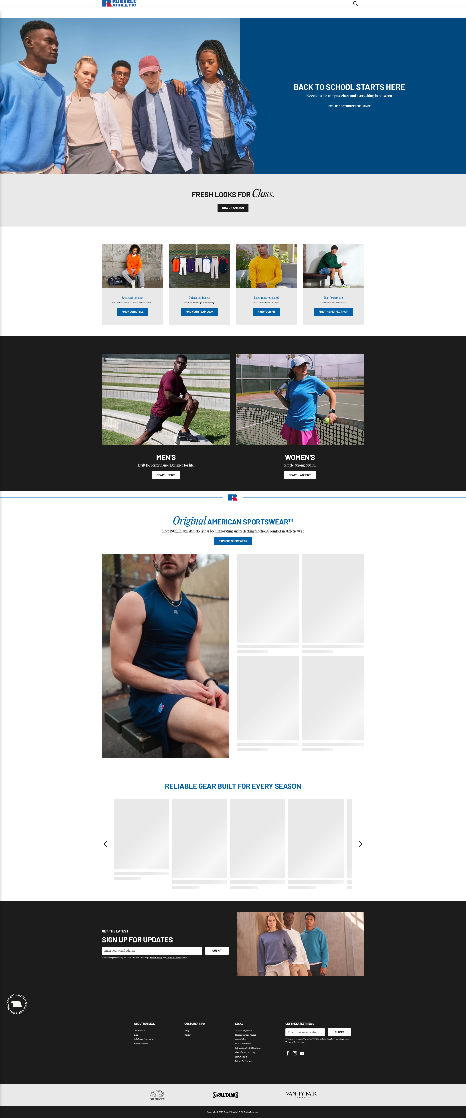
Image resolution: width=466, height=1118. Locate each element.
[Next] (360, 844)
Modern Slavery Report (245, 1035)
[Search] (355, 3)
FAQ (186, 1030)
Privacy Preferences (243, 1061)
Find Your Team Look (199, 311)
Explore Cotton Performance (349, 106)
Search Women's (300, 475)
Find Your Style (132, 311)
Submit (217, 950)
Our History (139, 1030)
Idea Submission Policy (245, 1052)
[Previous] (105, 844)
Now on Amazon (233, 207)
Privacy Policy (156, 957)
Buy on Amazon (141, 1043)
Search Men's (166, 475)
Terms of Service (173, 957)
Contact (187, 1035)
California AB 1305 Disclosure (248, 1048)
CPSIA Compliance (243, 1030)
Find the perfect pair (333, 311)
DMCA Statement (243, 1043)
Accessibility (240, 1039)
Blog (136, 1035)
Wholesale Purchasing (144, 1039)
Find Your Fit (266, 311)
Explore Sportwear (233, 541)
